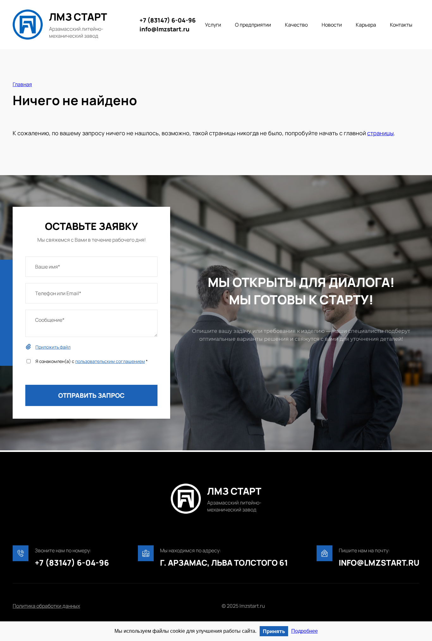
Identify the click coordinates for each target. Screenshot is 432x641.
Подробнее (304, 631)
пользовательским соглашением (110, 361)
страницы (380, 133)
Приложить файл (53, 347)
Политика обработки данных (46, 605)
